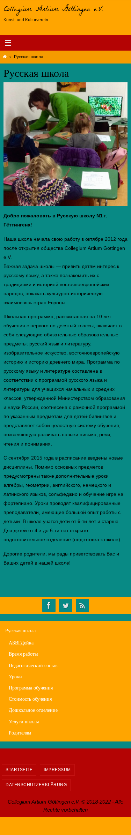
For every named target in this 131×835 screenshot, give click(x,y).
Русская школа (20, 630)
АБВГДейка (21, 643)
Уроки (15, 676)
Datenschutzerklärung (36, 784)
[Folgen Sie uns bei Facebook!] (49, 605)
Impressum (57, 769)
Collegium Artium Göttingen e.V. (53, 10)
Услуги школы (24, 721)
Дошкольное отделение (33, 710)
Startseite (19, 769)
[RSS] (82, 605)
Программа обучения (31, 688)
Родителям (20, 733)
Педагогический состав (33, 665)
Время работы (23, 654)
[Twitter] (65, 605)
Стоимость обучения (30, 699)
